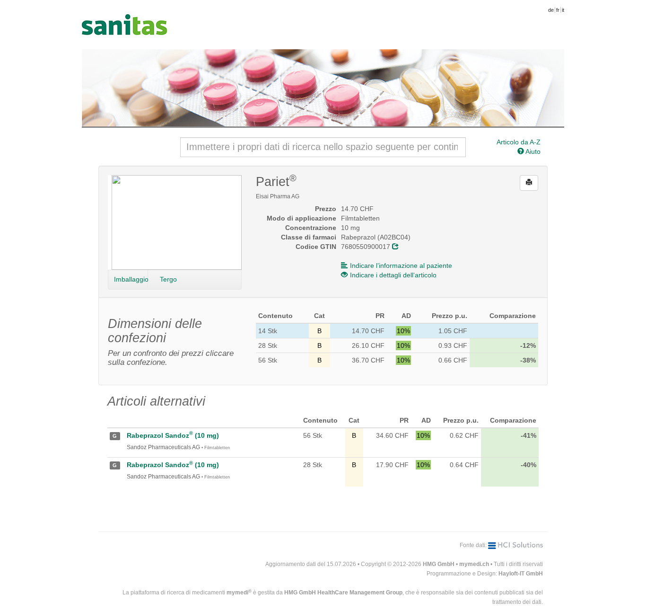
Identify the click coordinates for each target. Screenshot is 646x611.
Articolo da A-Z (519, 142)
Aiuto (532, 151)
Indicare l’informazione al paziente (401, 265)
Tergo (168, 279)
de (551, 10)
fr (557, 10)
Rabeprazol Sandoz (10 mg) (173, 435)
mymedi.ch (474, 564)
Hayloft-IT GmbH (520, 573)
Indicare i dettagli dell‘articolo (393, 275)
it (563, 10)
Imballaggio (131, 279)
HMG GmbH (438, 564)
